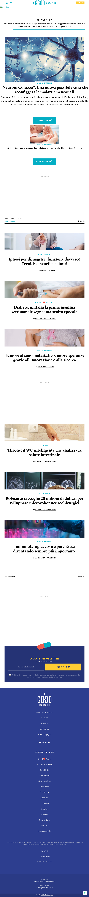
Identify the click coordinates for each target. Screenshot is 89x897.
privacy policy (49, 675)
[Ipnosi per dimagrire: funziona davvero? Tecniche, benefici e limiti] (44, 241)
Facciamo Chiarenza (44, 764)
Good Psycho (44, 254)
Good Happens (44, 351)
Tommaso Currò (45, 270)
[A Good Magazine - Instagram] (46, 742)
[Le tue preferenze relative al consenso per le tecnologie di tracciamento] (85, 893)
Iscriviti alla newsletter (44, 712)
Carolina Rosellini (46, 558)
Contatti (44, 723)
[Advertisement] (44, 195)
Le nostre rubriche (44, 831)
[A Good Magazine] (44, 2)
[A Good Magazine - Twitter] (41, 742)
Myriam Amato (46, 367)
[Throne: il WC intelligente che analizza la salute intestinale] (44, 432)
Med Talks (44, 825)
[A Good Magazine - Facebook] (44, 742)
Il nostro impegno (44, 734)
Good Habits (44, 770)
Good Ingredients (44, 781)
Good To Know (44, 820)
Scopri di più (44, 120)
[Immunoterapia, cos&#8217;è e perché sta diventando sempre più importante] (44, 529)
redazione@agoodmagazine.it (44, 881)
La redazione (44, 729)
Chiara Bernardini (45, 461)
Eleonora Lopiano (45, 318)
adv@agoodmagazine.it (44, 887)
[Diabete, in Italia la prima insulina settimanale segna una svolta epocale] (44, 289)
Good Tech (44, 445)
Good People (44, 792)
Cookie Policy (44, 857)
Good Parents (44, 787)
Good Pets (44, 798)
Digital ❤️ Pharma (44, 302)
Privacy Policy (44, 851)
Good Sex (44, 809)
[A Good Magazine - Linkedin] (49, 742)
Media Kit (44, 718)
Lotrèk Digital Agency (47, 895)
